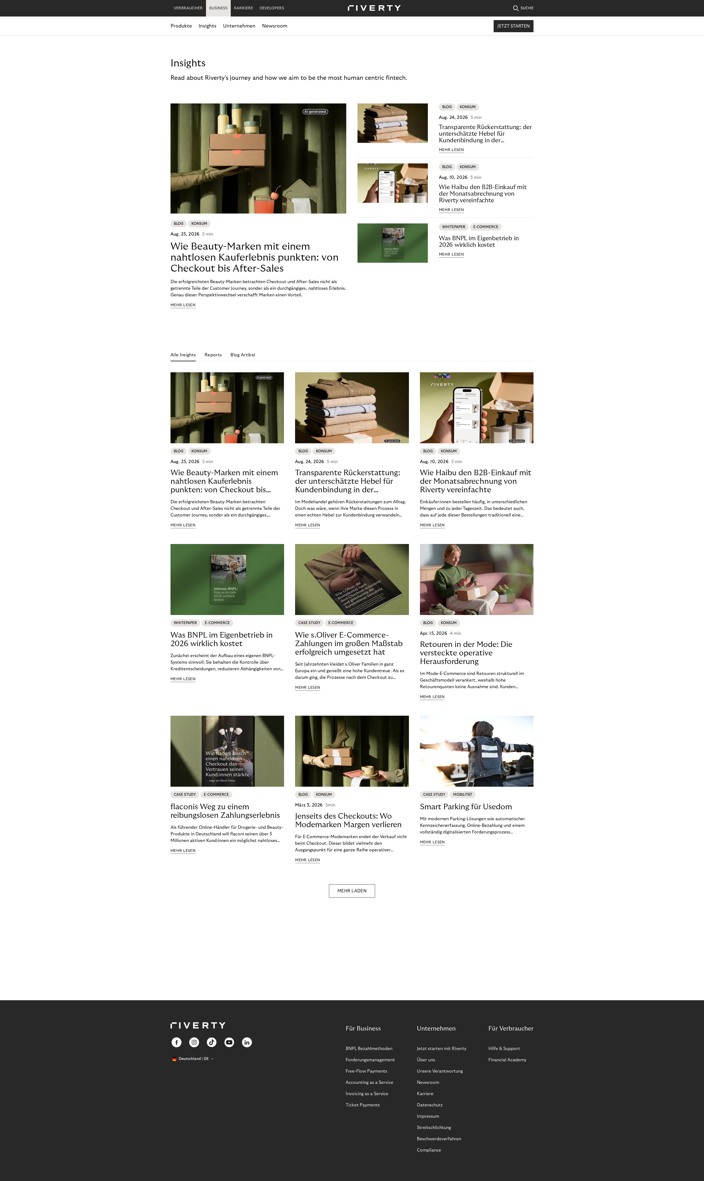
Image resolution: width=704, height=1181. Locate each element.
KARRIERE (243, 8)
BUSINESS (218, 8)
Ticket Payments (363, 1105)
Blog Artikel (242, 355)
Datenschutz (430, 1105)
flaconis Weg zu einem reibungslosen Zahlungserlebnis (225, 811)
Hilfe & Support (504, 1048)
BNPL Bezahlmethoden (369, 1048)
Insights (207, 26)
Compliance (429, 1150)
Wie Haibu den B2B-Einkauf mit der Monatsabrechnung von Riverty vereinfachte (483, 193)
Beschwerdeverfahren (439, 1139)
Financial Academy (507, 1060)
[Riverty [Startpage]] (372, 8)
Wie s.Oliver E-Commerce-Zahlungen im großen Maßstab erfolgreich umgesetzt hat (349, 643)
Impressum (428, 1116)
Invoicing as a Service (367, 1094)
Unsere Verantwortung (440, 1071)
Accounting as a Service (369, 1082)
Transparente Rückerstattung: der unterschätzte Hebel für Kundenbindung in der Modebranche (485, 134)
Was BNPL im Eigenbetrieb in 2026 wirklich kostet (479, 241)
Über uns (426, 1060)
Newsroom (274, 26)
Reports (213, 355)
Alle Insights (183, 355)
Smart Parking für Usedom (466, 807)
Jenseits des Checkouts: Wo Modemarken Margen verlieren (348, 820)
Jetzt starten (513, 26)
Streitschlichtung (434, 1127)
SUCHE (527, 8)
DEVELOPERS (272, 8)
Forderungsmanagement (370, 1060)
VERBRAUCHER (188, 8)
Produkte (181, 26)
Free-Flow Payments (366, 1071)
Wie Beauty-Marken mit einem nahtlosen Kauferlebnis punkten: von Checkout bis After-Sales (254, 257)
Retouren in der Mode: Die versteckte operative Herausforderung (466, 653)
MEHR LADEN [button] (352, 891)
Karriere (425, 1094)
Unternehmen (239, 26)
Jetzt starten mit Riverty (441, 1048)
